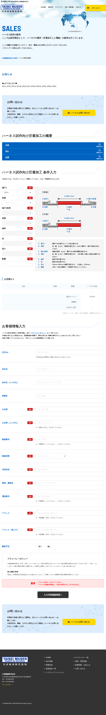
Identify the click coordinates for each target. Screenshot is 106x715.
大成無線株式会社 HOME (9, 58)
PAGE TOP (102, 710)
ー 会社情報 (48, 661)
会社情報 (43, 7)
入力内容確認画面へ (53, 595)
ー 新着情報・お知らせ (81, 665)
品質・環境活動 (69, 7)
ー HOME (47, 657)
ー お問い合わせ (79, 669)
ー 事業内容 (48, 665)
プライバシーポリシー (38, 333)
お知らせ (78, 7)
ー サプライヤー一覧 (81, 657)
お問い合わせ (96, 8)
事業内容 (50, 7)
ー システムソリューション (54, 672)
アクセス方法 (6, 684)
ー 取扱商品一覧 (50, 669)
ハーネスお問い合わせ (80, 113)
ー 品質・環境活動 (80, 661)
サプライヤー (59, 7)
